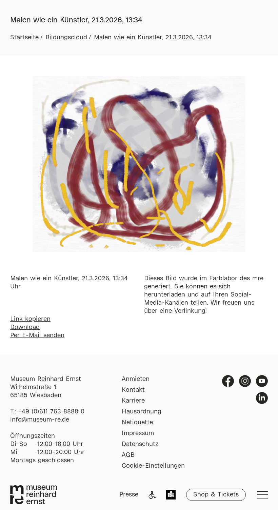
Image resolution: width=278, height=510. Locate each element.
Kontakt (133, 390)
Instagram (245, 381)
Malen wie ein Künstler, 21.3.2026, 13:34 (153, 37)
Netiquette (137, 422)
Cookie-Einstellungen (153, 466)
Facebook (228, 381)
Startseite (24, 37)
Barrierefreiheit (152, 495)
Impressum (138, 433)
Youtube (262, 381)
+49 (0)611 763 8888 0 (51, 411)
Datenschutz (140, 444)
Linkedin (262, 398)
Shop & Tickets (216, 494)
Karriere (133, 401)
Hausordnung (141, 411)
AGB (128, 455)
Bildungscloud (66, 37)
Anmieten (136, 379)
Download (25, 327)
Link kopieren (30, 319)
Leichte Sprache (171, 495)
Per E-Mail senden (37, 335)
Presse (128, 494)
